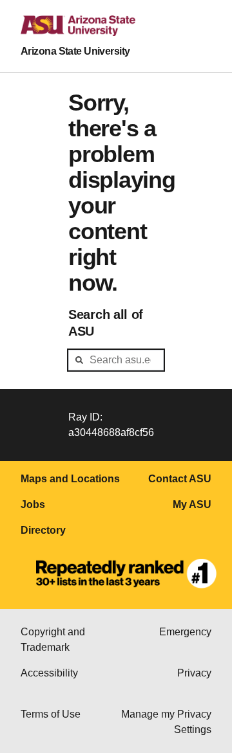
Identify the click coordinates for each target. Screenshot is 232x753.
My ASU (192, 504)
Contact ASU (179, 478)
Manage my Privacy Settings (166, 722)
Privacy (194, 672)
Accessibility (49, 672)
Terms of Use (51, 714)
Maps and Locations (70, 478)
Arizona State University (75, 51)
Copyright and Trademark (53, 639)
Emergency (185, 631)
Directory (43, 530)
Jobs (33, 504)
